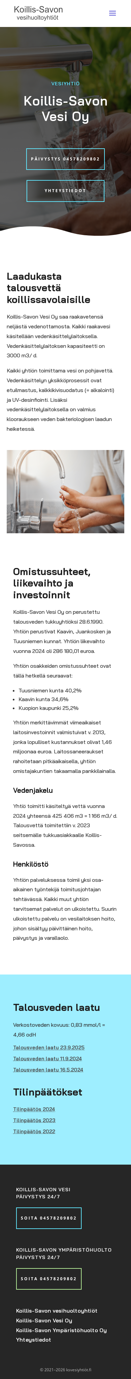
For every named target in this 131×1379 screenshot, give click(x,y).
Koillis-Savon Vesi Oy (44, 1320)
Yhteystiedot (65, 190)
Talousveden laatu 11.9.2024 (47, 1058)
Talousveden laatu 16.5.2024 (48, 1070)
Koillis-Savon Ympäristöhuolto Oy (61, 1330)
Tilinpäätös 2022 (34, 1131)
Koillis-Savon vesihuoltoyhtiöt (56, 1310)
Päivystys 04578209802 (65, 159)
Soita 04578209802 (49, 1218)
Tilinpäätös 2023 (34, 1120)
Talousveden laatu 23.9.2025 (49, 1047)
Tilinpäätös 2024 (34, 1109)
